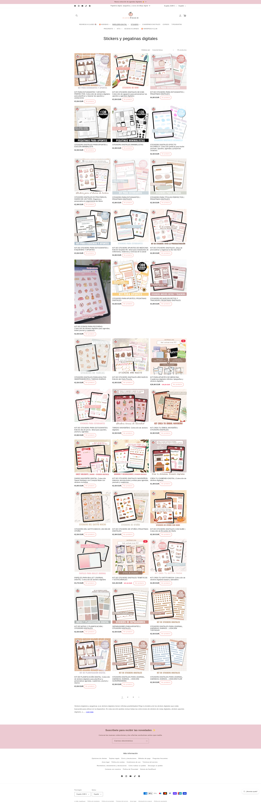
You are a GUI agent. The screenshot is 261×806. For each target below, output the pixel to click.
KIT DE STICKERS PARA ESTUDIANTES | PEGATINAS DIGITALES (167, 93)
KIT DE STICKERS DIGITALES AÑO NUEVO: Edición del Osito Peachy (130, 378)
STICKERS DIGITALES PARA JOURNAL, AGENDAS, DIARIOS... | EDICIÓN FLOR (166, 678)
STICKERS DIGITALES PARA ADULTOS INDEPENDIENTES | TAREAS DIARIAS (90, 378)
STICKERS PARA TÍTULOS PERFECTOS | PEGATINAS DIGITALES (167, 198)
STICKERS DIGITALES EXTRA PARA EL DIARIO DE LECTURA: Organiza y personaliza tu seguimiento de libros (90, 199)
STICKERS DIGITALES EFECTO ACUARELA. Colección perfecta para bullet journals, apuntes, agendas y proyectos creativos (167, 147)
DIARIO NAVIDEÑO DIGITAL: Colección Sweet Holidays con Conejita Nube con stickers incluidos (90, 480)
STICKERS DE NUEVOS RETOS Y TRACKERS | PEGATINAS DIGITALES (165, 299)
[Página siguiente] (139, 697)
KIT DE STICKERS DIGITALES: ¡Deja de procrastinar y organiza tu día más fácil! (166, 249)
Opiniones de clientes (99, 758)
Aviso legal (105, 762)
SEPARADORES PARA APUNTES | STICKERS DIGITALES (126, 627)
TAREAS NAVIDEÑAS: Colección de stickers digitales (130, 429)
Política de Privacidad (130, 769)
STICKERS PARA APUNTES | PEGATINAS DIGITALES (129, 299)
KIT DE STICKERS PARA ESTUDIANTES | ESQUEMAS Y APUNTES (91, 249)
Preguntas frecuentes (160, 758)
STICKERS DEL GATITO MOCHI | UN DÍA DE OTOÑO (92, 530)
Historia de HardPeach (148, 769)
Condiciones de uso (134, 762)
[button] (76, 15)
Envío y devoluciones (128, 758)
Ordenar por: (146, 50)
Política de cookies (118, 762)
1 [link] (122, 697)
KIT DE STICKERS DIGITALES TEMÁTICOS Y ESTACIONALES (129, 578)
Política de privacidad (108, 801)
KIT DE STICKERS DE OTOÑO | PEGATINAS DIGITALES (130, 530)
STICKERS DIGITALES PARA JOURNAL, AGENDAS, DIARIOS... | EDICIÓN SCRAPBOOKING (128, 679)
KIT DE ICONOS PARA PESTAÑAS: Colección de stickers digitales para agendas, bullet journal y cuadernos (92, 328)
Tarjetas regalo (114, 758)
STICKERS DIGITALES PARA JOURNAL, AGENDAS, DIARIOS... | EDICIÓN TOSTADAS (166, 628)
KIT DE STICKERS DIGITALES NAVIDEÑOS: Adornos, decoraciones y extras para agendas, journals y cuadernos (130, 480)
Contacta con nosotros (113, 769)
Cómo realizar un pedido (137, 765)
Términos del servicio (150, 762)
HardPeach (82, 801)
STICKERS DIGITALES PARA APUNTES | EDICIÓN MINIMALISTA (91, 145)
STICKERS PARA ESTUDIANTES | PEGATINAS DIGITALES (126, 198)
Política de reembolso (94, 801)
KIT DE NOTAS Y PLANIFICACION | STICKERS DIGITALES (88, 627)
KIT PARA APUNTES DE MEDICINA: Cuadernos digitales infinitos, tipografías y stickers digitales (166, 379)
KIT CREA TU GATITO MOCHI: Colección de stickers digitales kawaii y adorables (167, 578)
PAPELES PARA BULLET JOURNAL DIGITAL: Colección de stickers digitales (90, 578)
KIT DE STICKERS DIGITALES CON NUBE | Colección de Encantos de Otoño (167, 530)
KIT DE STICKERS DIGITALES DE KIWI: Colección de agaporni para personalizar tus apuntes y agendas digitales (129, 94)
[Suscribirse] (146, 741)
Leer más (89, 712)
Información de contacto (145, 801)
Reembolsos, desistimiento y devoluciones (112, 765)
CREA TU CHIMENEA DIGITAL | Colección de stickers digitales (168, 479)
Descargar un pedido (155, 765)
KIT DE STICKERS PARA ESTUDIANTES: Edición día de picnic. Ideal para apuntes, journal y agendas (91, 429)
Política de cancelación (160, 801)
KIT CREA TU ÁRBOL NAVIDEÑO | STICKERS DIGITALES (164, 429)
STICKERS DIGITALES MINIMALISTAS (127, 145)
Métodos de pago (144, 758)
